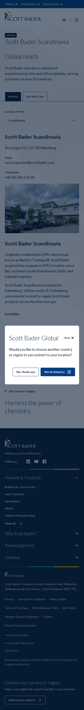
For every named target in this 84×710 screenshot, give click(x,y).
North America (54, 372)
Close (67, 337)
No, (26, 372)
